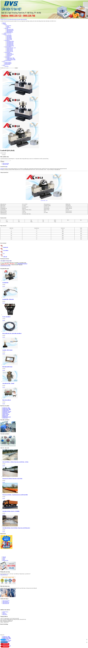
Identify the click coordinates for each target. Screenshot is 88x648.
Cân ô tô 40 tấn (9, 35)
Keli (6, 166)
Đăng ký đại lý (4, 614)
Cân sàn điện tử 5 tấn (10, 44)
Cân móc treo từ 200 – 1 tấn (11, 47)
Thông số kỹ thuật (5, 164)
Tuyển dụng (6, 66)
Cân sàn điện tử (7, 40)
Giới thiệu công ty (5, 611)
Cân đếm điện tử (9, 53)
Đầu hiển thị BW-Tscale (7, 366)
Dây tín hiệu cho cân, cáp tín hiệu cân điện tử (11, 333)
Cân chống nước (9, 55)
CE (3, 253)
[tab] (45, 163)
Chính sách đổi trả (9, 31)
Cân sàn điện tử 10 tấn (10, 45)
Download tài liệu (7, 64)
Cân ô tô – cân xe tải (7, 34)
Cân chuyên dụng (7, 52)
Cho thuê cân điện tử (7, 62)
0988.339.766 (5, 643)
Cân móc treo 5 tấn (10, 50)
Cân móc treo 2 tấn (10, 48)
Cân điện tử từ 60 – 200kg (11, 58)
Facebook (2, 265)
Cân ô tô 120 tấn (9, 39)
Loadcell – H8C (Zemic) (7, 350)
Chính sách (6, 28)
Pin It (9, 265)
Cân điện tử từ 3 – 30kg (10, 57)
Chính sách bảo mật (5, 603)
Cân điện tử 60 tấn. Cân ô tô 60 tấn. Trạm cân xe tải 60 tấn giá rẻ (16, 527)
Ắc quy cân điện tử (6, 316)
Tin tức (3, 558)
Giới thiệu (4, 557)
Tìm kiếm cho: (2, 67)
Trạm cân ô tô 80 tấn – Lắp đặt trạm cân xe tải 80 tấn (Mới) (15, 494)
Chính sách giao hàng (10, 30)
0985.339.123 (5, 646)
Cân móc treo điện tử (7, 46)
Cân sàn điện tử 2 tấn (10, 43)
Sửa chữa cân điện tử (7, 63)
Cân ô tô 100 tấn (9, 38)
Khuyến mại (8, 27)
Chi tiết (3, 286)
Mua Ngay (2, 161)
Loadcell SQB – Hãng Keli (8, 299)
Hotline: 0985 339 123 (4, 574)
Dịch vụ (3, 61)
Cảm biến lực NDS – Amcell (8, 383)
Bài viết (8, 26)
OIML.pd (5, 256)
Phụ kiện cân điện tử (7, 60)
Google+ (7, 265)
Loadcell (1, 168)
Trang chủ (4, 556)
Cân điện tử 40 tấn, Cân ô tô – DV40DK (10, 511)
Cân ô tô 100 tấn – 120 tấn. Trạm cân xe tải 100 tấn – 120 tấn (15, 461)
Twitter (5, 265)
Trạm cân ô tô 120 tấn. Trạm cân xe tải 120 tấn (12, 478)
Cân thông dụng (7, 56)
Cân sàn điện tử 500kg (10, 41)
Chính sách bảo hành (10, 29)
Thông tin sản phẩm (5, 163)
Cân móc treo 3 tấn (10, 49)
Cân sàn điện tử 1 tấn (10, 42)
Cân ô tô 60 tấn (9, 36)
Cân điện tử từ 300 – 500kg (11, 59)
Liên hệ (3, 65)
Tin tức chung (9, 25)
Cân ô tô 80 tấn (9, 37)
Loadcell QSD (5, 282)
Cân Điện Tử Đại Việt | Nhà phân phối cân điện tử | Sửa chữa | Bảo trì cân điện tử (13, 19)
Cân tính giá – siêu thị (10, 54)
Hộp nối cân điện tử (6, 400)
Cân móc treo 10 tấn (10, 51)
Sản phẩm (4, 33)
